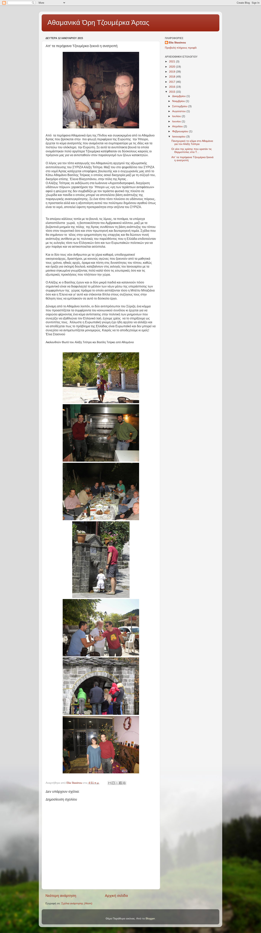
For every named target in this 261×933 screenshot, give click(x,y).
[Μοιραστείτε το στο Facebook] (120, 783)
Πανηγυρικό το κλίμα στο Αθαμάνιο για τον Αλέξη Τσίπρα (192, 142)
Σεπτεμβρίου (180, 106)
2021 (172, 61)
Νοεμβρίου (179, 101)
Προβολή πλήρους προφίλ (181, 47)
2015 (172, 91)
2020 (172, 66)
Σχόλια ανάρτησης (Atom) (76, 903)
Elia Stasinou (177, 42)
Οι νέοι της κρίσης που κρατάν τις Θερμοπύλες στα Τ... (191, 150)
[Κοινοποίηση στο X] (117, 783)
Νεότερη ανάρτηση (60, 896)
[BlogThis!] (113, 783)
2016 (172, 86)
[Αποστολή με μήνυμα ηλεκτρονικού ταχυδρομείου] (110, 783)
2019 (172, 71)
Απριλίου (178, 126)
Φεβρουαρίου (180, 131)
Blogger (150, 918)
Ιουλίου (177, 116)
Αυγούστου (179, 111)
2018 (172, 76)
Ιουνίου (177, 121)
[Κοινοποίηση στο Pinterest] (124, 783)
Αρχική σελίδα (116, 896)
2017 (172, 81)
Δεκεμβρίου (179, 96)
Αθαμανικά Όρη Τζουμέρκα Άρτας (98, 22)
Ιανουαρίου (179, 136)
